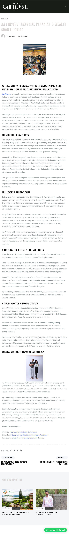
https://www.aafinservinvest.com (23, 432)
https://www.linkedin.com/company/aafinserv (29, 435)
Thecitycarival (11, 36)
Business (4, 19)
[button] (55, 530)
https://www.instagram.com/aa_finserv (28, 438)
